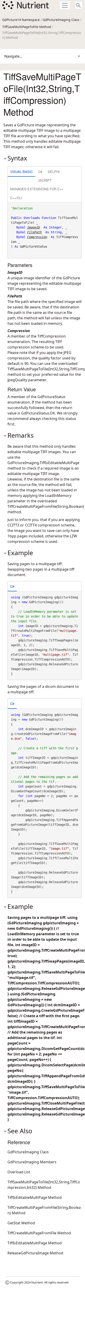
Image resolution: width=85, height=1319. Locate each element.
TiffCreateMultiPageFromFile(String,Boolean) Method (44, 1210)
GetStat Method (21, 1222)
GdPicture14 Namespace (21, 20)
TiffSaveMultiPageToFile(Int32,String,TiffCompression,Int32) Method (43, 1184)
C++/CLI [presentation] (16, 197)
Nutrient (37, 1282)
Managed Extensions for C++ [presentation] (36, 188)
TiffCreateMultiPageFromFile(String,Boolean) (45, 506)
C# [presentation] (40, 171)
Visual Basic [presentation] (21, 171)
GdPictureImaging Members (31, 1161)
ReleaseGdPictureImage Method (35, 1252)
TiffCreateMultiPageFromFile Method (39, 1232)
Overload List (18, 1171)
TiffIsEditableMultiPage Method (34, 1197)
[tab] (21, 172)
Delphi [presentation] (54, 171)
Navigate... (13, 56)
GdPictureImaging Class (61, 20)
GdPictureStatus (33, 246)
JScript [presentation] (45, 180)
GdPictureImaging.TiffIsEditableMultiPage (43, 462)
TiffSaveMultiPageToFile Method (26, 27)
